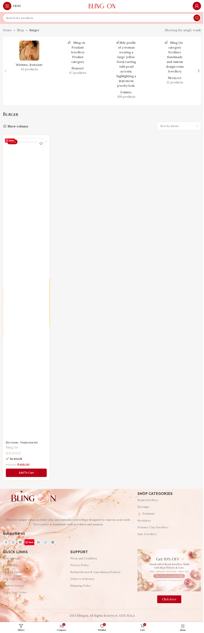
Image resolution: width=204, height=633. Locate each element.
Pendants (148, 513)
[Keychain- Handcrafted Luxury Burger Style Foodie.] (26, 288)
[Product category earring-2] (126, 71)
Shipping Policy (80, 585)
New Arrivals (11, 558)
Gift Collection (13, 579)
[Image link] (33, 498)
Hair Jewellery (147, 534)
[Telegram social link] (53, 542)
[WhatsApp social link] (46, 542)
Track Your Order (15, 592)
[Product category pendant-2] (78, 59)
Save (11, 140)
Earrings (143, 507)
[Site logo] (102, 6)
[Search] (196, 18)
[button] (5, 71)
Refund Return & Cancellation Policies (95, 572)
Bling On (12, 446)
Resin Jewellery (147, 500)
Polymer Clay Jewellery (152, 527)
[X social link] (13, 542)
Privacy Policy (79, 565)
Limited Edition (13, 572)
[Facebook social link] (6, 542)
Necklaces (144, 520)
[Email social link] (20, 542)
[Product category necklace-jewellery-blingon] (175, 64)
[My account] (197, 6)
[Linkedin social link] (38, 542)
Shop (20, 30)
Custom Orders (13, 585)
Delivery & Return (82, 579)
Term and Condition (83, 558)
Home (7, 30)
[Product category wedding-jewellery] (29, 57)
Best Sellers (11, 565)
